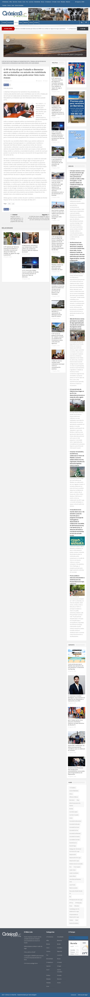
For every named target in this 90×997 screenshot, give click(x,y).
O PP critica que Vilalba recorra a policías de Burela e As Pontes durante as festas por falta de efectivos (30, 274)
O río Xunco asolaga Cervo (31, 963)
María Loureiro (73, 888)
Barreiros (15, 1)
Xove (13, 5)
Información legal (82, 994)
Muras (42, 1)
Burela (20, 1)
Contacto (36, 22)
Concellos (59, 948)
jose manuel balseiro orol (75, 880)
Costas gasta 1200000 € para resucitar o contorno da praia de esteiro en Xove (34, 957)
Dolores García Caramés (76, 863)
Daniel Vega (72, 846)
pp (13, 203)
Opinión (48, 966)
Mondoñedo (37, 1)
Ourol (58, 1)
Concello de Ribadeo (75, 833)
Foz (27, 1)
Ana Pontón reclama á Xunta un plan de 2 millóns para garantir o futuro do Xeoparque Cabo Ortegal (58, 214)
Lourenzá (31, 1)
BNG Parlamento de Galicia (74, 804)
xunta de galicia (73, 923)
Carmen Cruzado (73, 815)
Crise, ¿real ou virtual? (29, 952)
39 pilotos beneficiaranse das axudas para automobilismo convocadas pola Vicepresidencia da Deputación (76, 771)
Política (16, 22)
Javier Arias (72, 870)
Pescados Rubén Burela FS (75, 892)
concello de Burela (74, 824)
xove (76, 920)
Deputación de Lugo (75, 857)
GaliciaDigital (32, 995)
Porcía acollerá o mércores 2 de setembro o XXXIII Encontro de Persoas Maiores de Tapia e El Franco (77, 580)
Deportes (26, 22)
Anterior (14, 215)
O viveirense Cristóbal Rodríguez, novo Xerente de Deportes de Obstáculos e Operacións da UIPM (76, 698)
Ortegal (59, 966)
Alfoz (10, 1)
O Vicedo (54, 1)
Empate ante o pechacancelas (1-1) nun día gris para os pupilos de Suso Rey (17, 219)
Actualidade (10, 22)
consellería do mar (74, 839)
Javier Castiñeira (73, 873)
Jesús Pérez (72, 876)
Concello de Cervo (74, 827)
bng (78, 800)
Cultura (31, 22)
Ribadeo (63, 1)
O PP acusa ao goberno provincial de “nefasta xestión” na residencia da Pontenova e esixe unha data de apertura (58, 338)
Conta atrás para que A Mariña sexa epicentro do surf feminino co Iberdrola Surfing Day (76, 666)
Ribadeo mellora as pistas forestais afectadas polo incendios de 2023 (57, 267)
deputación (72, 854)
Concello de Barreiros (75, 821)
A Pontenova (5, 1)
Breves (20, 22)
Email (46, 81)
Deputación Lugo (74, 860)
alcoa (71, 794)
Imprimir (40, 81)
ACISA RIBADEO (73, 790)
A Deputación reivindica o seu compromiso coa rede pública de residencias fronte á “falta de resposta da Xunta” (30, 249)
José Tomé (72, 885)
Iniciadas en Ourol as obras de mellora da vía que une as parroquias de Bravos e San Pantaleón (58, 290)
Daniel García (73, 842)
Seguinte (44, 215)
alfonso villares (73, 797)
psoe (70, 906)
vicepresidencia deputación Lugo (74, 916)
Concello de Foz (73, 830)
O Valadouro (48, 1)
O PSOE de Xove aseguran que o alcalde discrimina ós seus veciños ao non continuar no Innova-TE (38, 218)
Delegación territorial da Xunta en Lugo (75, 850)
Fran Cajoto (77, 867)
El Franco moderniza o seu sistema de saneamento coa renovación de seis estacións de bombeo (58, 162)
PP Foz (71, 902)
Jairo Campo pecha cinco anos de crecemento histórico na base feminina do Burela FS (76, 722)
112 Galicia (72, 787)
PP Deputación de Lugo (75, 899)
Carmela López (73, 812)
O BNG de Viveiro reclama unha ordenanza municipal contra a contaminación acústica (58, 365)
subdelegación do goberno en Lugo (74, 910)
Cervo (23, 1)
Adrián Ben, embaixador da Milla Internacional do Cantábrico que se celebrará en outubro (76, 748)
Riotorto (68, 1)
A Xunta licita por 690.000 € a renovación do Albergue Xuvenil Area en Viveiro (57, 313)
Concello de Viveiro (74, 836)
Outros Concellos (19, 5)
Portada (4, 22)
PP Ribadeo (78, 902)
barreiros (71, 800)
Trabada (4, 5)
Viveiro (9, 5)
